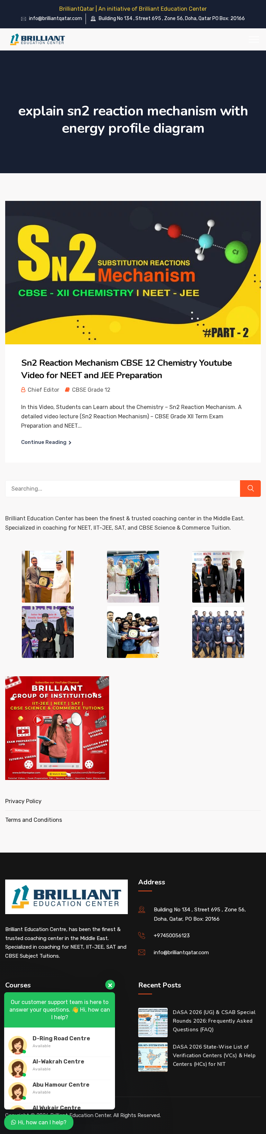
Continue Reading (43, 442)
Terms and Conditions (33, 820)
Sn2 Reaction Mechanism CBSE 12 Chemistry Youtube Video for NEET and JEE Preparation (126, 369)
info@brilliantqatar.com (55, 18)
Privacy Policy (23, 801)
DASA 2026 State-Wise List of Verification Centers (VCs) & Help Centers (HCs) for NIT (214, 1055)
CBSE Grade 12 (91, 390)
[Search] (250, 488)
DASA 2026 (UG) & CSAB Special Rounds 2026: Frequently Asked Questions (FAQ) (214, 1021)
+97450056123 (172, 935)
